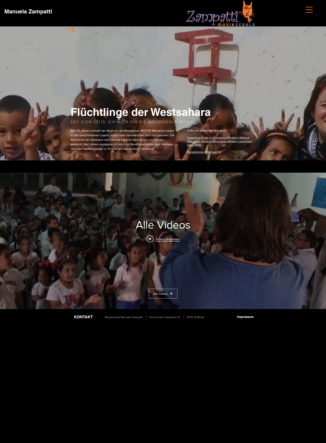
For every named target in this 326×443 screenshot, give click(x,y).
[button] (309, 10)
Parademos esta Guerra (204, 152)
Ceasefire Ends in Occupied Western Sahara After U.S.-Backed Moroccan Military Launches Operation (219, 141)
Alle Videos (161, 293)
